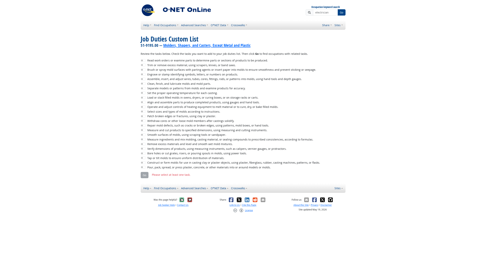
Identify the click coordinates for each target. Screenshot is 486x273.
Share (326, 25)
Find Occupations (165, 25)
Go (341, 12)
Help (146, 25)
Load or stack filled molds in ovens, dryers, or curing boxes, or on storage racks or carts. (202, 97)
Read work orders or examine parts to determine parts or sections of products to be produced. (207, 60)
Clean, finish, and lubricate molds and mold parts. (179, 84)
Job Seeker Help (166, 205)
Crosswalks (238, 25)
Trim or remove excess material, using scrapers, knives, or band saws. (191, 65)
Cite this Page (249, 205)
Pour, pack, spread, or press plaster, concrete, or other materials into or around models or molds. (209, 167)
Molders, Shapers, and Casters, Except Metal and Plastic (207, 45)
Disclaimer (326, 205)
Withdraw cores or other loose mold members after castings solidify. (190, 121)
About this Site (301, 205)
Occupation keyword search (325, 7)
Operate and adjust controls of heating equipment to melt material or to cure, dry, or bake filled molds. (212, 107)
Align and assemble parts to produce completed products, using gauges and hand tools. (203, 102)
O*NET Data (218, 25)
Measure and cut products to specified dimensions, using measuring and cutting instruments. (207, 130)
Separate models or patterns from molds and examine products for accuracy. (196, 88)
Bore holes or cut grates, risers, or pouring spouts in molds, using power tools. (197, 153)
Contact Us (183, 205)
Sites (338, 25)
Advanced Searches (193, 25)
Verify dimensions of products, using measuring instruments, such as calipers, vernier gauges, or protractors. (216, 149)
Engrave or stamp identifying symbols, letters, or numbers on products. (192, 74)
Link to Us (235, 205)
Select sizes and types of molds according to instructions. (183, 111)
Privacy (314, 205)
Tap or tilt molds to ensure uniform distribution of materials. (185, 158)
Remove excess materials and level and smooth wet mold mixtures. (190, 144)
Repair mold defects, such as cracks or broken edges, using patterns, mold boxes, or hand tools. (208, 125)
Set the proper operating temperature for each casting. (182, 93)
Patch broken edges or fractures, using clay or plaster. (181, 116)
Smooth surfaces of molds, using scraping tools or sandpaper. (186, 134)
